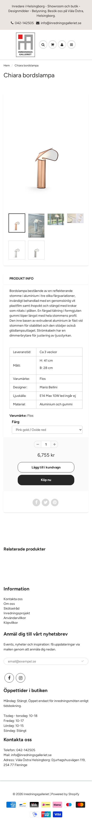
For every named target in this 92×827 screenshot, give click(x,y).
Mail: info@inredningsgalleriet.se (28, 755)
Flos (30, 416)
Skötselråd (11, 608)
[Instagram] (20, 678)
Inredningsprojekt (17, 613)
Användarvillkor (15, 618)
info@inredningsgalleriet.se (61, 23)
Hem (7, 65)
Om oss (9, 604)
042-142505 (24, 23)
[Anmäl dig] (82, 661)
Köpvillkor (11, 623)
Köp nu (46, 480)
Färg (15, 422)
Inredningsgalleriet (37, 794)
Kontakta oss (13, 599)
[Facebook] (9, 678)
